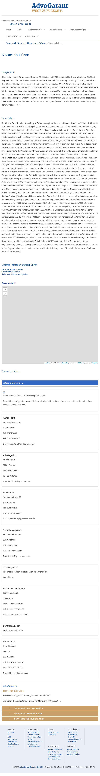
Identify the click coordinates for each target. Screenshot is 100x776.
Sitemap (11, 732)
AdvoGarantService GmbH (31, 767)
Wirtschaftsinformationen (12, 269)
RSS (9, 734)
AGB (9, 737)
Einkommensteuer (55, 749)
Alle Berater (12, 36)
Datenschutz (13, 739)
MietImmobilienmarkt (11, 272)
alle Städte (40, 43)
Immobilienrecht (75, 739)
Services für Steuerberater (28, 713)
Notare (30, 739)
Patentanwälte (34, 746)
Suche (20, 29)
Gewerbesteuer (54, 756)
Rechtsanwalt (34, 29)
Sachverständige (34, 737)
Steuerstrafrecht (54, 759)
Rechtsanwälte (34, 732)
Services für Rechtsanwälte (28, 708)
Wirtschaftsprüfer (35, 741)
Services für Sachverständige (29, 718)
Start (8, 29)
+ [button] (5, 289)
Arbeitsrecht (73, 732)
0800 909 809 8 (20, 24)
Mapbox (95, 363)
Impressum (12, 741)
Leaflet (47, 363)
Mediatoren (32, 744)
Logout (10, 746)
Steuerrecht (72, 734)
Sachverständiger (78, 29)
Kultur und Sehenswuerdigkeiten (15, 274)
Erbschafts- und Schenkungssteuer (55, 753)
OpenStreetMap (63, 363)
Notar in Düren (55, 43)
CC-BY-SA (81, 363)
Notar (30, 43)
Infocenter (30, 36)
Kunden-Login (13, 744)
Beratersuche (53, 732)
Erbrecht (71, 737)
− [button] (5, 293)
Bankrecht (72, 741)
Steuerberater (55, 29)
